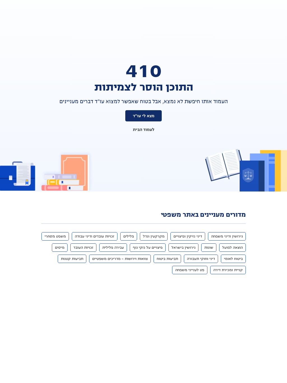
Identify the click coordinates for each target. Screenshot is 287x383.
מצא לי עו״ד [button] (143, 116)
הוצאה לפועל (232, 248)
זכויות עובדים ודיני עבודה (94, 236)
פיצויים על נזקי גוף (148, 248)
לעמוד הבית (143, 129)
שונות (208, 248)
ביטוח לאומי (233, 259)
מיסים (59, 248)
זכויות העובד (83, 248)
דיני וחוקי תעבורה (201, 259)
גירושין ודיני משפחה (227, 236)
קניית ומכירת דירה (228, 270)
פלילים (128, 236)
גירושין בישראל (183, 248)
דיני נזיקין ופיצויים (187, 236)
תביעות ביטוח (167, 259)
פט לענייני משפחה (189, 270)
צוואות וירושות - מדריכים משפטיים (120, 259)
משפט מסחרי (55, 236)
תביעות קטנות (72, 259)
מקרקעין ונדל (154, 236)
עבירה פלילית (113, 248)
